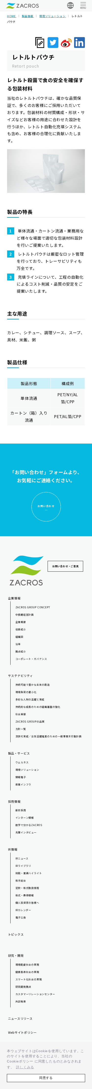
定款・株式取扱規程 (27, 888)
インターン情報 (24, 817)
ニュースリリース (20, 1018)
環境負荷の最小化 (26, 692)
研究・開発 (16, 955)
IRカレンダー (23, 910)
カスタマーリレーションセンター (35, 994)
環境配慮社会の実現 (27, 964)
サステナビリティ (20, 675)
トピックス (16, 934)
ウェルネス (22, 762)
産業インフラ (23, 784)
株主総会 (20, 880)
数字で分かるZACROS (28, 825)
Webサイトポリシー (22, 1032)
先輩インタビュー (26, 832)
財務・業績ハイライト (28, 873)
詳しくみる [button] (25, 1067)
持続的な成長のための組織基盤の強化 (38, 707)
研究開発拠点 (23, 986)
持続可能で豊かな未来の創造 (32, 684)
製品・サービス (19, 753)
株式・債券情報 (24, 895)
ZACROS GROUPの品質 (30, 721)
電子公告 (20, 917)
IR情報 (12, 849)
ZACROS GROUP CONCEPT (32, 607)
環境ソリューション (27, 769)
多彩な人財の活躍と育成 (30, 699)
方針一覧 (20, 729)
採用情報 (14, 801)
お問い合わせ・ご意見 (65, 566)
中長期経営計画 (24, 614)
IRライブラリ (23, 866)
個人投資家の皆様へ (27, 902)
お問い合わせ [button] (46, 506)
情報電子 (20, 777)
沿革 (18, 644)
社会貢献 (20, 714)
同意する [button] (46, 1078)
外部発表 (20, 1001)
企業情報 (14, 598)
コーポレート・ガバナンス (31, 659)
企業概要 (20, 622)
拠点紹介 (20, 651)
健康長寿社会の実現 (27, 972)
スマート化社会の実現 (28, 979)
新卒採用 (20, 810)
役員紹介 (20, 629)
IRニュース (22, 858)
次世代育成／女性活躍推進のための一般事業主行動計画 (48, 736)
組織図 (19, 637)
